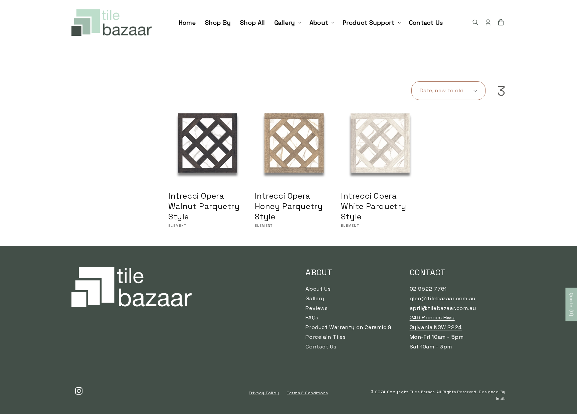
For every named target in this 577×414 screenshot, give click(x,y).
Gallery (315, 298)
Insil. (501, 398)
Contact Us (321, 346)
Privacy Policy (264, 393)
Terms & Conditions (307, 393)
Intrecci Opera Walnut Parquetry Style (204, 206)
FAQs (312, 317)
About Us (318, 288)
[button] (287, 22)
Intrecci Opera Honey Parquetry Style (289, 206)
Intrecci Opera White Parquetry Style (373, 206)
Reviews (317, 308)
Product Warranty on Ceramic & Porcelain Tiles (348, 332)
